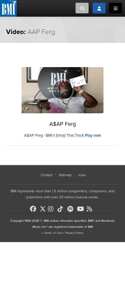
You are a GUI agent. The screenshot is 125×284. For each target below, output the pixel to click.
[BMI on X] (43, 207)
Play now (93, 135)
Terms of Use (53, 233)
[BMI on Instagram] (52, 209)
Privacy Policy (74, 233)
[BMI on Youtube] (81, 209)
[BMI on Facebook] (34, 209)
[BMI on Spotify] (71, 209)
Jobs (82, 175)
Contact (46, 175)
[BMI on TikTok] (62, 209)
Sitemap (65, 175)
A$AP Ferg (62, 124)
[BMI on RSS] (91, 209)
